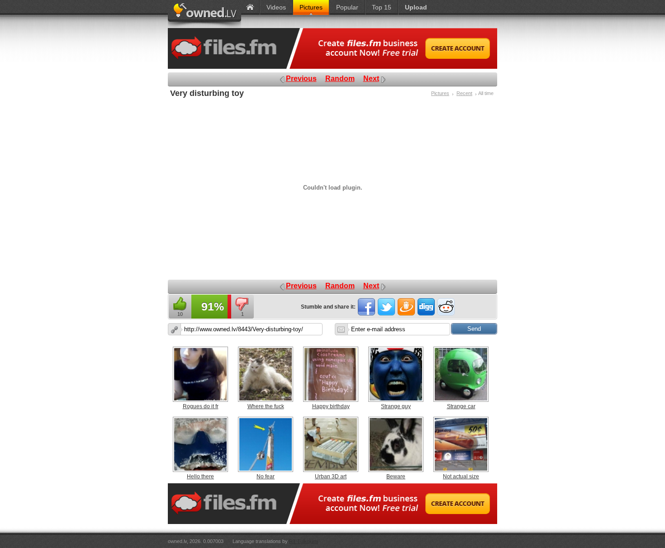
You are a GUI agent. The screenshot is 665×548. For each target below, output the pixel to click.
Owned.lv (204, 14)
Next (371, 78)
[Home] (250, 7)
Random (340, 78)
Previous (301, 78)
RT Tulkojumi (303, 541)
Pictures (440, 93)
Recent (464, 93)
